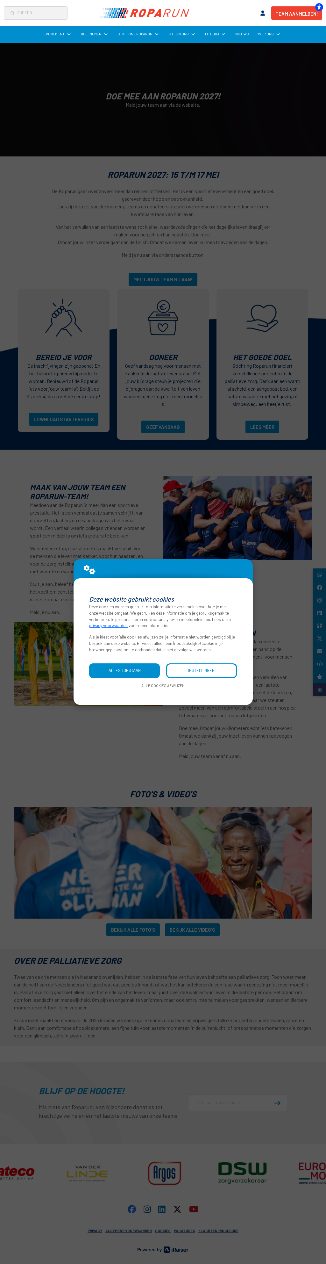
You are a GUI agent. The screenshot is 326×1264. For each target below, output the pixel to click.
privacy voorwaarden (108, 625)
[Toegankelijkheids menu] (319, 7)
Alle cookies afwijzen (163, 685)
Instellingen (201, 670)
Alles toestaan (125, 670)
